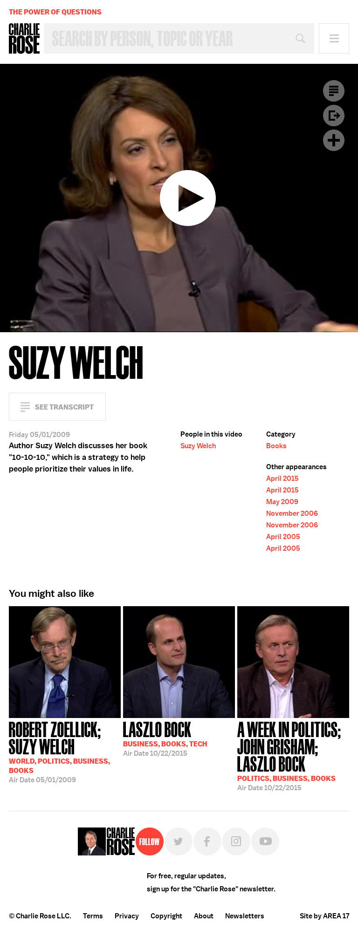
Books (276, 446)
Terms (93, 916)
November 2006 (292, 513)
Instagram (236, 841)
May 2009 (282, 501)
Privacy (127, 916)
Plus (333, 140)
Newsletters (244, 916)
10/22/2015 (165, 738)
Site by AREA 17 (324, 916)
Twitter (179, 841)
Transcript (333, 91)
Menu (334, 38)
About (203, 916)
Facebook (207, 841)
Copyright (166, 916)
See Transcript (64, 407)
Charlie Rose (24, 38)
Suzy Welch (198, 446)
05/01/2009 (59, 751)
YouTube (265, 841)
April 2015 (282, 478)
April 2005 (283, 536)
